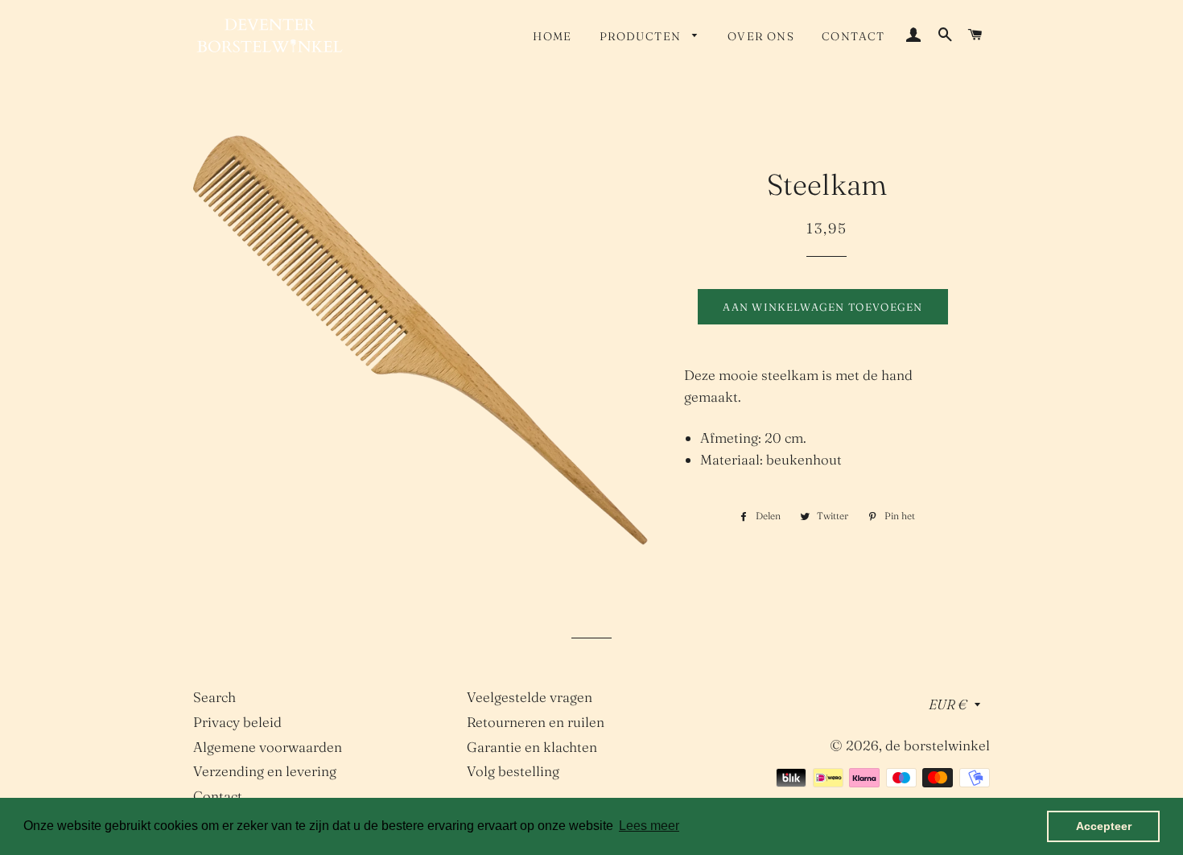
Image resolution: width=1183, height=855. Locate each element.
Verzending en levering (264, 770)
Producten (642, 36)
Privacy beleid (237, 721)
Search (214, 696)
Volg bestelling (513, 770)
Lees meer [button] (649, 825)
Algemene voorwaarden (267, 746)
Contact (853, 36)
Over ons (761, 36)
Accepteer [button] (1103, 826)
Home (552, 36)
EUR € (948, 704)
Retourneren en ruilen (535, 721)
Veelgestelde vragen (529, 696)
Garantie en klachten (532, 746)
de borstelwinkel (937, 745)
